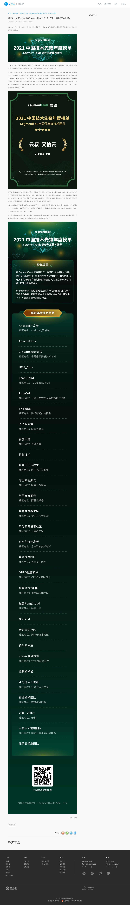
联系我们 (62, 867)
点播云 (8, 870)
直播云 (8, 864)
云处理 (8, 872)
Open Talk (45, 864)
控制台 (123, 4)
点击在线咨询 (110, 861)
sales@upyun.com (93, 867)
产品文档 (26, 861)
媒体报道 (15, 13)
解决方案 (107, 4)
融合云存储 (9, 875)
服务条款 (26, 867)
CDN (7, 861)
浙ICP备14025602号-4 (54, 901)
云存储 (8, 867)
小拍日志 (21, 4)
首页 (9, 13)
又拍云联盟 (45, 861)
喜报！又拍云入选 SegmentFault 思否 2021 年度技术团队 (38, 13)
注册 (116, 4)
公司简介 (62, 861)
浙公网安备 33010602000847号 (73, 901)
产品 (99, 4)
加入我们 (62, 864)
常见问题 (26, 864)
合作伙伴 (62, 870)
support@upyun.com (117, 867)
